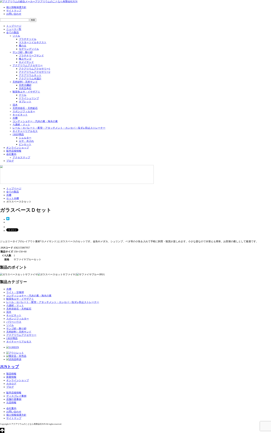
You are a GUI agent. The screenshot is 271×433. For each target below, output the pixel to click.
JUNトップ (9, 367)
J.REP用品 (18, 134)
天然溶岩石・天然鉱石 (25, 108)
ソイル (16, 35)
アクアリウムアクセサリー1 (34, 68)
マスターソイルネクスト (32, 42)
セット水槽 (12, 198)
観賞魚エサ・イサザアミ (26, 91)
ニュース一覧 (13, 29)
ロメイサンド (26, 62)
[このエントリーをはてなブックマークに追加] (7, 219)
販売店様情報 (13, 151)
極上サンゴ (25, 58)
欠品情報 (11, 402)
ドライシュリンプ (29, 98)
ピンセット (25, 144)
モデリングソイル (29, 49)
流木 (15, 105)
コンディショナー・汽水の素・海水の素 (35, 121)
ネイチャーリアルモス (25, 131)
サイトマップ (13, 10)
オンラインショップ (17, 147)
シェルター (25, 137)
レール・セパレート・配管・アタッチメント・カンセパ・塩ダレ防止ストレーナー (59, 128)
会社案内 (11, 154)
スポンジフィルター (24, 111)
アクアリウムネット (30, 75)
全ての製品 (12, 32)
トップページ (13, 26)
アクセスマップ (21, 157)
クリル (22, 95)
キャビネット (20, 114)
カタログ (11, 383)
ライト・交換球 (15, 292)
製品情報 (11, 373)
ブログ (10, 160)
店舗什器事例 (13, 399)
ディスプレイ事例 (16, 396)
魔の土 (22, 45)
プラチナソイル (27, 39)
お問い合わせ (13, 14)
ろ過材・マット (21, 124)
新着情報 (11, 377)
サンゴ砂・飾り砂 (23, 52)
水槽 (15, 118)
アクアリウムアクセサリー (28, 65)
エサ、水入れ (26, 141)
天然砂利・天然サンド (25, 81)
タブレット (25, 101)
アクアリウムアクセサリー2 (34, 72)
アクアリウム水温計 (30, 78)
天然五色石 (25, 88)
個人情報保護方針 (16, 7)
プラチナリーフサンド (31, 55)
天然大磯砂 (25, 85)
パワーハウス (13, 322)
